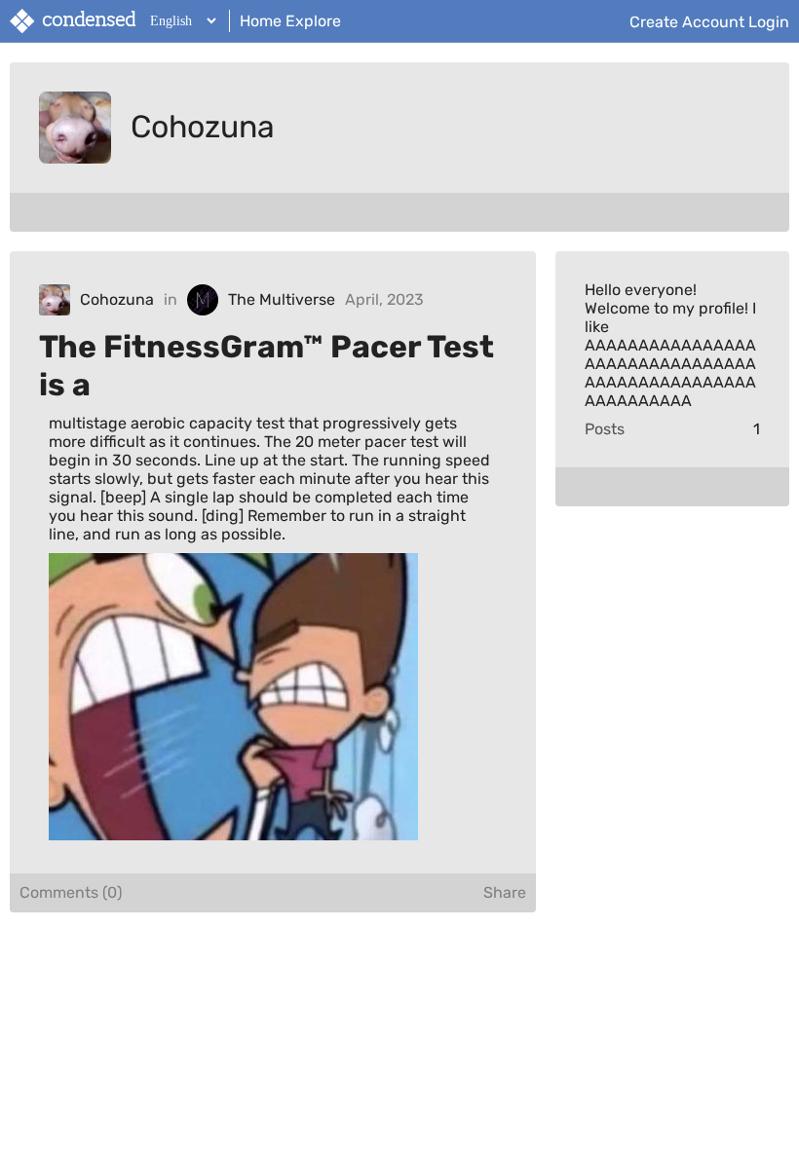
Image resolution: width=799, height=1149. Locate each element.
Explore (313, 21)
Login (768, 21)
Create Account (686, 21)
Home (261, 21)
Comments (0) (70, 892)
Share (504, 892)
